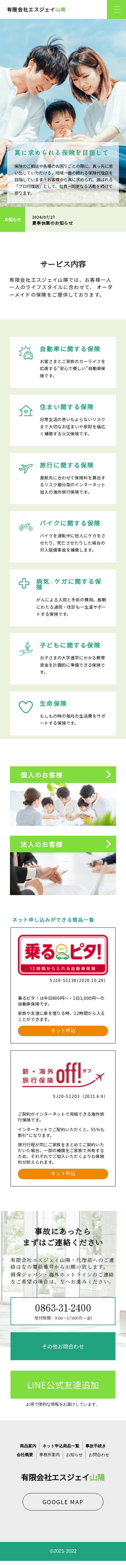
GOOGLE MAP (62, 1502)
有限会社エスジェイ (36, 9)
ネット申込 (63, 1030)
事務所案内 (49, 1454)
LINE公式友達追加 (63, 1384)
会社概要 (25, 1454)
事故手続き (96, 1445)
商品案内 (28, 1445)
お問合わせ (99, 1454)
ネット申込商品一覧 (60, 1445)
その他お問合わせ (63, 1346)
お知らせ (74, 1454)
